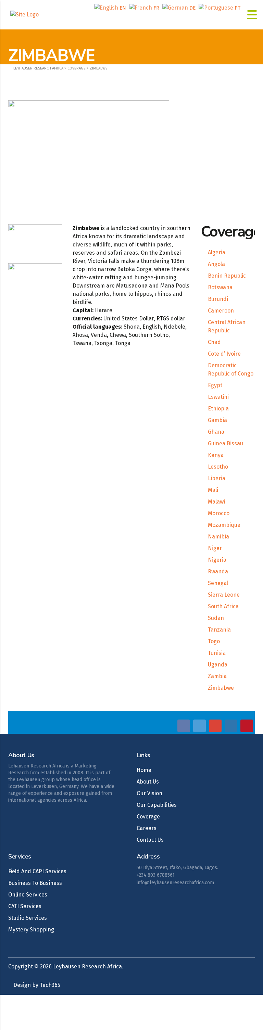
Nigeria (217, 560)
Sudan (216, 618)
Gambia (217, 420)
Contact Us (150, 840)
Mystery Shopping (31, 929)
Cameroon (221, 310)
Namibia (218, 536)
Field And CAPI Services (37, 871)
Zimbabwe (221, 688)
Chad (214, 342)
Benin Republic (227, 275)
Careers (146, 828)
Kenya (216, 455)
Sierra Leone (224, 595)
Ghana (216, 432)
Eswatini (218, 397)
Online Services (27, 894)
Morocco (218, 513)
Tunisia (217, 653)
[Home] (24, 14)
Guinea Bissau (225, 443)
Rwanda (218, 571)
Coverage (148, 816)
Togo (214, 641)
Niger (215, 548)
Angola (216, 264)
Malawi (216, 501)
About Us (148, 781)
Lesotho (218, 466)
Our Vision (149, 793)
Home (144, 770)
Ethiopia (218, 408)
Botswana (220, 287)
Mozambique (224, 525)
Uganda (217, 664)
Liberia (216, 478)
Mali (213, 490)
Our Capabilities (157, 805)
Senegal (218, 583)
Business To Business (35, 883)
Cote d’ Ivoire (224, 354)
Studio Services (27, 918)
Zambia (217, 676)
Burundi (218, 299)
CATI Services (24, 906)
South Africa (223, 606)
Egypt (215, 385)
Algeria (216, 252)
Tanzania (219, 629)
